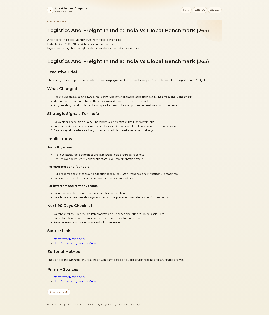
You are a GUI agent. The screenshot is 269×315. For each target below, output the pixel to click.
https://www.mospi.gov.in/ (69, 238)
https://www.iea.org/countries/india (75, 243)
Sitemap (214, 10)
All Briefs (200, 10)
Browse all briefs (58, 292)
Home (186, 10)
